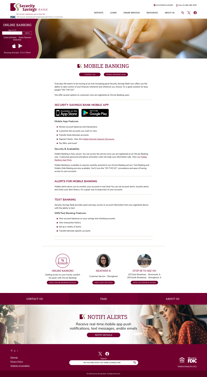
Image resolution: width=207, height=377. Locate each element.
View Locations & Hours (144, 282)
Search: (103, 358)
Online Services (131, 12)
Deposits (98, 12)
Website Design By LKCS (187, 366)
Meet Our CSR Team (104, 282)
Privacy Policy (16, 361)
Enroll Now (17, 40)
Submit (27, 33)
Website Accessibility (20, 365)
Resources (152, 12)
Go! (134, 362)
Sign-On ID (12, 30)
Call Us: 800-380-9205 (187, 5)
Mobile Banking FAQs (116, 74)
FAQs (103, 299)
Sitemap (14, 357)
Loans (113, 12)
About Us (169, 12)
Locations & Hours (164, 5)
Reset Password (25, 37)
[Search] (183, 12)
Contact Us (89, 74)
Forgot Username (10, 37)
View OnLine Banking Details (62, 282)
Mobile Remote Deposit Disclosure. (98, 139)
